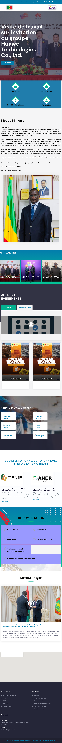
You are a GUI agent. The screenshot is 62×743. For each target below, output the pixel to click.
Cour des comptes (39, 709)
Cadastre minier (7, 417)
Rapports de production (40, 436)
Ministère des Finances (9, 695)
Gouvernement (38, 701)
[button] (30, 282)
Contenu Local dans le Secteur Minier (21, 559)
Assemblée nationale (40, 698)
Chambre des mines (8, 706)
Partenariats (46, 105)
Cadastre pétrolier (39, 417)
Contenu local (46, 91)
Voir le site (5, 499)
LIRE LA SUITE (7, 57)
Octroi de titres (39, 426)
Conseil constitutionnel (40, 706)
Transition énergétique (15, 105)
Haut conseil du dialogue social (42, 703)
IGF (4, 709)
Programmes (15, 91)
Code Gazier (11, 539)
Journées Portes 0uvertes (13, 379)
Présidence (37, 695)
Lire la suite (7, 387)
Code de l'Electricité (44, 539)
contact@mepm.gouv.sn (8, 730)
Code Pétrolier (12, 530)
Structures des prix (8, 436)
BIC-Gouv (6, 703)
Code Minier (41, 530)
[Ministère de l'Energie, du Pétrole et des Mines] (9, 7)
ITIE (4, 698)
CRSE (4, 701)
